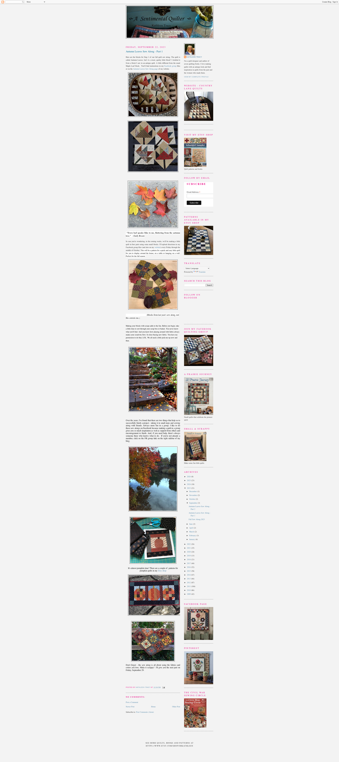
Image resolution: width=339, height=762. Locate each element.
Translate (202, 272)
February (193, 535)
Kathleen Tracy (143, 687)
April (191, 527)
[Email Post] (163, 687)
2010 (189, 590)
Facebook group (170, 66)
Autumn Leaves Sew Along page (145, 69)
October (192, 499)
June (191, 524)
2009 (189, 594)
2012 (189, 582)
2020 (189, 551)
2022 (189, 544)
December (193, 491)
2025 (189, 480)
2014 (189, 575)
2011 (189, 586)
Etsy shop (162, 570)
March (192, 531)
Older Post (176, 706)
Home (153, 706)
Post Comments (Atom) (145, 712)
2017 (189, 563)
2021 (189, 548)
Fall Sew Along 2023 (197, 519)
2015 (189, 571)
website (157, 247)
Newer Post (130, 706)
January (192, 539)
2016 (189, 567)
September (193, 503)
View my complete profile (196, 77)
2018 (189, 559)
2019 (189, 555)
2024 (189, 484)
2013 (189, 578)
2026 (189, 476)
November (193, 495)
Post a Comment (132, 702)
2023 (189, 488)
